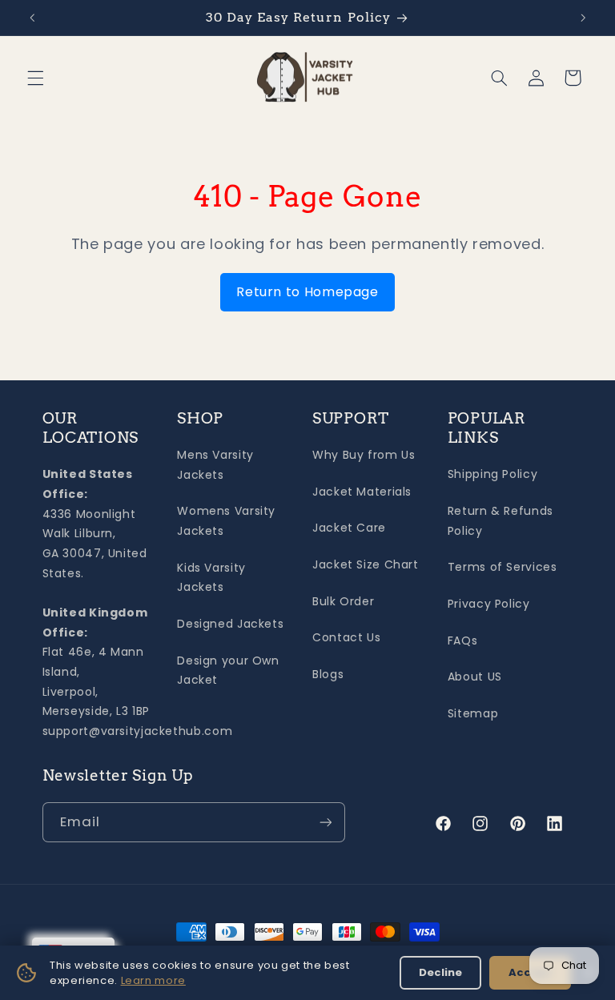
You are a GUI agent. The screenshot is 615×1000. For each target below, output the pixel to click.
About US (475, 677)
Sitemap (473, 713)
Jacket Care (349, 528)
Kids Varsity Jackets (211, 578)
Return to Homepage (307, 292)
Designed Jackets (230, 624)
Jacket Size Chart (365, 564)
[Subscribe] (325, 821)
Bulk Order (343, 601)
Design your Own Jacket (228, 671)
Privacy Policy (489, 604)
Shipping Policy (492, 474)
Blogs (328, 674)
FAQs (463, 641)
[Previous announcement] (32, 17)
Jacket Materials (362, 492)
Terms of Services (502, 567)
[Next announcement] (583, 17)
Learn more (153, 980)
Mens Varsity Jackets (215, 465)
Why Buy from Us (363, 455)
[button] (35, 77)
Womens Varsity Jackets (226, 521)
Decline (440, 972)
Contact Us (346, 637)
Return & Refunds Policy (500, 521)
